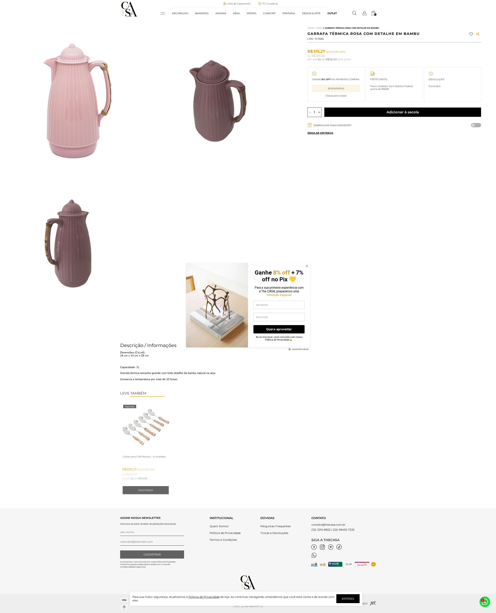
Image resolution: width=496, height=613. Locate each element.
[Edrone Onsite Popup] (248, 306)
